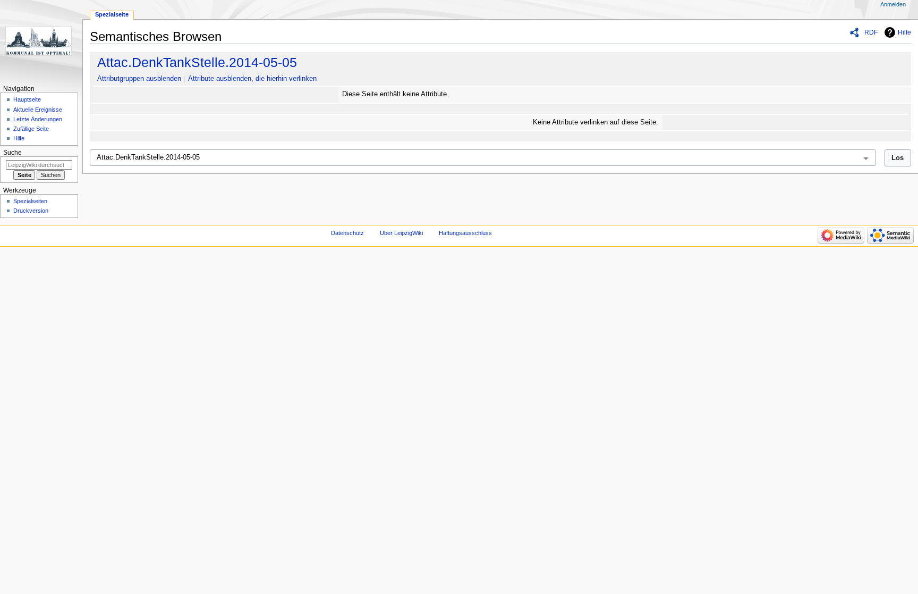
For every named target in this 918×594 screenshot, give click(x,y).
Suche (12, 152)
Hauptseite (27, 99)
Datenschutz (347, 233)
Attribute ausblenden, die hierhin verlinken (252, 78)
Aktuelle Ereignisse (37, 109)
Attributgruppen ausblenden (139, 78)
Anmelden (893, 4)
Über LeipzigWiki (401, 233)
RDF (871, 32)
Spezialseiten (30, 201)
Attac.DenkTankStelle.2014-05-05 (197, 62)
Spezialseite (112, 14)
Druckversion (30, 210)
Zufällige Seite (31, 129)
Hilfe (904, 32)
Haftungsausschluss (465, 233)
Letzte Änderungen (37, 119)
